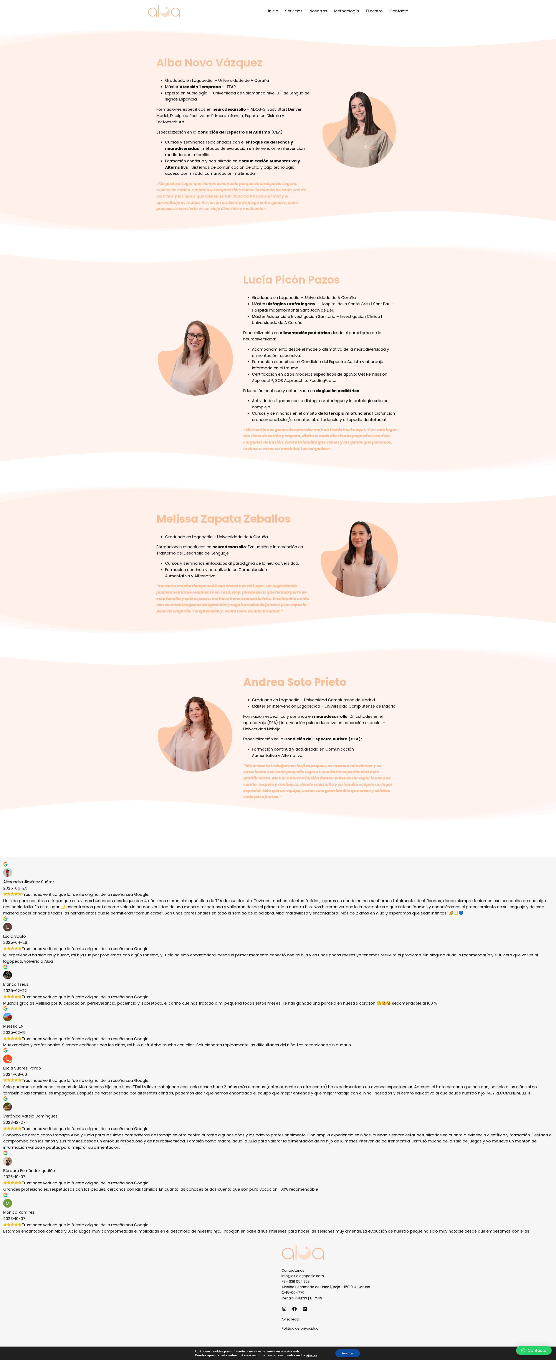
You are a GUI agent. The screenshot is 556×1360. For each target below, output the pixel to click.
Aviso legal (290, 1319)
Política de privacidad (299, 1328)
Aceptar (347, 1353)
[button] (534, 1350)
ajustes (311, 1355)
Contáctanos (292, 1270)
